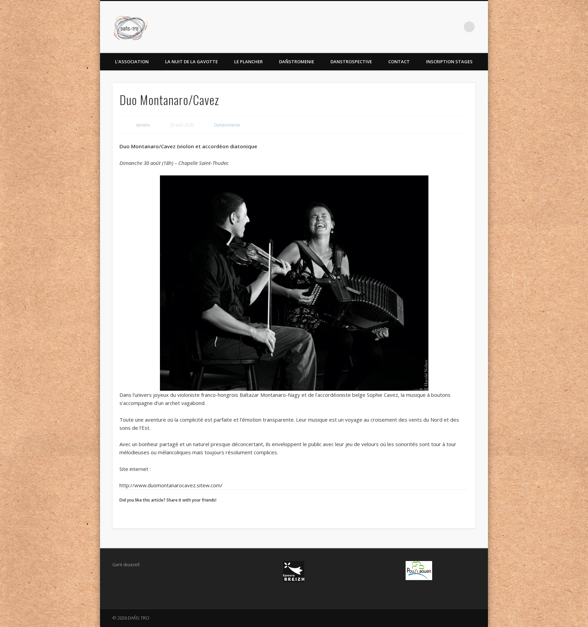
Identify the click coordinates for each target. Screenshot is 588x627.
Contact (399, 61)
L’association (132, 61)
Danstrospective (351, 61)
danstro (143, 125)
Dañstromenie (296, 61)
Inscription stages (449, 61)
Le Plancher (248, 61)
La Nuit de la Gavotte (191, 61)
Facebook (455, 26)
